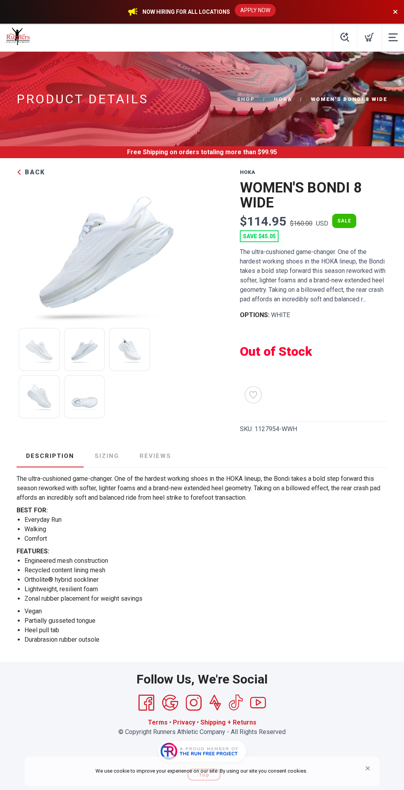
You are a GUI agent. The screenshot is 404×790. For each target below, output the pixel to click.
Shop (246, 99)
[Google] (170, 703)
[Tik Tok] (235, 703)
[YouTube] (258, 703)
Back (33, 172)
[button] (368, 768)
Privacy (184, 722)
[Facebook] (146, 703)
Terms (158, 722)
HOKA (283, 99)
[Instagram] (194, 703)
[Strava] (215, 703)
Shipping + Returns (228, 722)
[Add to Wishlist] (253, 394)
